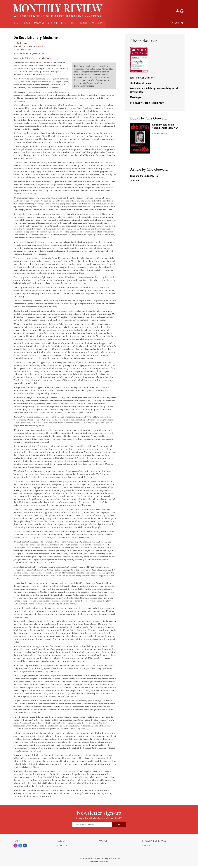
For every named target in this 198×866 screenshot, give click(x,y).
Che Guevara (21, 43)
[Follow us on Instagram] (15, 846)
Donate (84, 23)
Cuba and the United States (144, 176)
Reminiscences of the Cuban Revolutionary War (165, 126)
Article (42, 58)
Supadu (104, 861)
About (27, 23)
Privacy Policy (148, 845)
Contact (52, 23)
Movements (26, 49)
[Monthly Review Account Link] (177, 11)
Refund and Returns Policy (154, 840)
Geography (17, 46)
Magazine (39, 23)
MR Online (98, 23)
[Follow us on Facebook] (25, 846)
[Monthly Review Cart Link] (182, 11)
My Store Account (65, 845)
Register (61, 840)
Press (64, 23)
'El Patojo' (135, 180)
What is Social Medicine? (142, 77)
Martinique (135, 97)
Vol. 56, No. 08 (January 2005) (31, 53)
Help (73, 23)
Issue (48, 58)
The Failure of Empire (141, 83)
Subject (16, 49)
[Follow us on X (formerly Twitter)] (20, 846)
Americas (28, 46)
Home (16, 23)
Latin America (39, 46)
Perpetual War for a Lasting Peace (147, 102)
